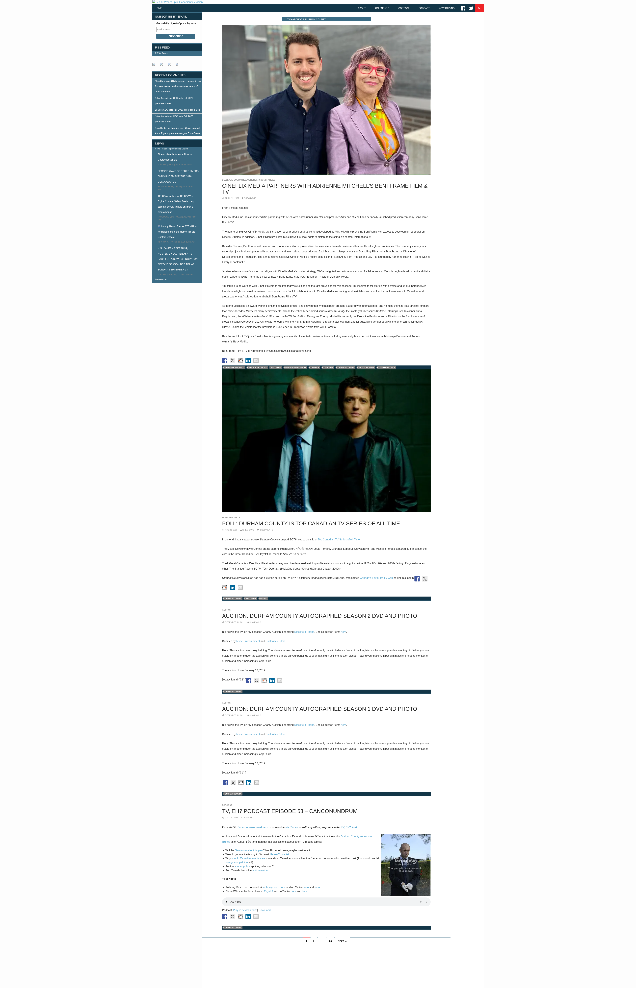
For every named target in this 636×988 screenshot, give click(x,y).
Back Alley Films (257, 367)
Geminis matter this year (249, 850)
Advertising (447, 8)
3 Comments (266, 530)
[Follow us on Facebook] (155, 65)
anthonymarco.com (274, 887)
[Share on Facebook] (224, 360)
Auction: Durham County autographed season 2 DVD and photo (319, 616)
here (343, 631)
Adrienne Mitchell (234, 367)
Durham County (346, 367)
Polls (237, 517)
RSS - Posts (161, 53)
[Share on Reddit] (240, 360)
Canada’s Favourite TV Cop (376, 578)
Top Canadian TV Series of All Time (339, 539)
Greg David (250, 198)
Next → (342, 941)
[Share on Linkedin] (248, 360)
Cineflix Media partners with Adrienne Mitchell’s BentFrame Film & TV (324, 189)
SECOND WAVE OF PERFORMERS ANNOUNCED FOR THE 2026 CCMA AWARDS (178, 176)
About (362, 8)
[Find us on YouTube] (170, 65)
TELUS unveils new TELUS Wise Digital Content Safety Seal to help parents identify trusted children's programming (176, 204)
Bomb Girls (240, 180)
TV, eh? (268, 891)
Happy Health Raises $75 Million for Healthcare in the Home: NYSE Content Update (177, 231)
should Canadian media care (248, 858)
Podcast (424, 8)
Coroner (252, 180)
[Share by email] (256, 360)
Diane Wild (255, 622)
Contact (403, 8)
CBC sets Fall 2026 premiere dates (181, 109)
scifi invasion (260, 870)
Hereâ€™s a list (279, 854)
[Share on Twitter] (232, 360)
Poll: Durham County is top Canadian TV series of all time (311, 523)
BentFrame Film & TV (295, 367)
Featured (227, 517)
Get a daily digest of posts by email (176, 23)
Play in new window (245, 910)
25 (330, 941)
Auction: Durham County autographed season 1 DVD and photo (319, 709)
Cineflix (315, 367)
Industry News (267, 180)
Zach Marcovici (387, 367)
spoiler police (242, 866)
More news (161, 279)
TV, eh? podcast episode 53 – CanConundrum (289, 811)
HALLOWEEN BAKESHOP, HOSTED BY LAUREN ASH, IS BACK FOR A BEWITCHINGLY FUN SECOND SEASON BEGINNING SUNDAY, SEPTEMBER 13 (178, 259)
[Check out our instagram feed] (178, 65)
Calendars (382, 8)
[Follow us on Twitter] (162, 65)
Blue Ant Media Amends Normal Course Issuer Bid (175, 157)
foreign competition (236, 862)
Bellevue (227, 180)
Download (265, 910)
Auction (226, 610)
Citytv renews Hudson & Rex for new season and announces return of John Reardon (178, 86)
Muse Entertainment (248, 641)
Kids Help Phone (304, 631)
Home (158, 8)
